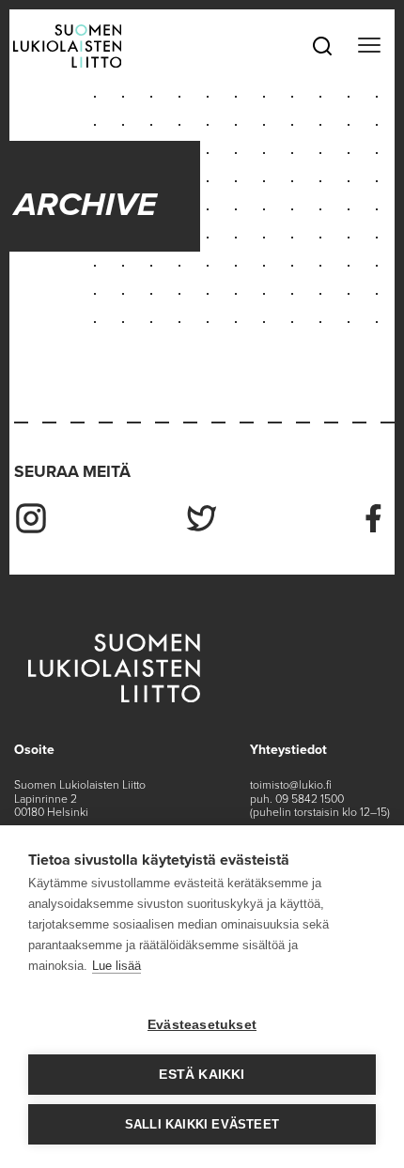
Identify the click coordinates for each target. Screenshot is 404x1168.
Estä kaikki (201, 1075)
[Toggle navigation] (369, 46)
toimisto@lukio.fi (291, 784)
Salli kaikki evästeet (202, 1124)
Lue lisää (116, 966)
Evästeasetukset (202, 1025)
